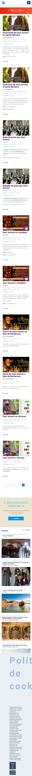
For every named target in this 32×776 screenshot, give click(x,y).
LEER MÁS (16, 518)
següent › (29, 530)
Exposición (15, 620)
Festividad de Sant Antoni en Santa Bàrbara (16, 34)
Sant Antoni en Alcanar (14, 416)
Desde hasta (14, 534)
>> (7, 488)
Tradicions (10, 565)
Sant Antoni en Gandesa (15, 232)
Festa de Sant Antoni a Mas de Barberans (14, 375)
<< (4, 485)
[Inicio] (8, 3)
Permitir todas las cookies (12, 766)
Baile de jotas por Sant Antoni (14, 138)
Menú (28, 2)
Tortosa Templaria (7, 535)
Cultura (4, 537)
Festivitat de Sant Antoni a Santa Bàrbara (15, 85)
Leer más (5, 61)
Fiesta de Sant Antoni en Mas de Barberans (15, 332)
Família (4, 565)
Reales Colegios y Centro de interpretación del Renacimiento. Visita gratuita (15, 618)
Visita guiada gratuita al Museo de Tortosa (15, 645)
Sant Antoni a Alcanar (14, 458)
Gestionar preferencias (13, 772)
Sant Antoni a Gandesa (14, 283)
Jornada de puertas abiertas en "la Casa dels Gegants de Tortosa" (15, 563)
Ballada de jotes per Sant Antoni (15, 187)
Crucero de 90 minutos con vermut (12, 590)
